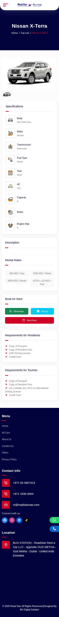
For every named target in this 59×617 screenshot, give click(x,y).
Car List (25, 33)
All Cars (6, 432)
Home (14, 33)
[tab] (7, 94)
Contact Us (8, 446)
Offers (5, 452)
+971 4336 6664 (23, 493)
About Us (6, 439)
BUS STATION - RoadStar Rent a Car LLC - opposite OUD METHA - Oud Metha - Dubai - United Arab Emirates (34, 549)
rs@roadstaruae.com (26, 504)
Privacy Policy (9, 459)
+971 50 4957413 (24, 482)
